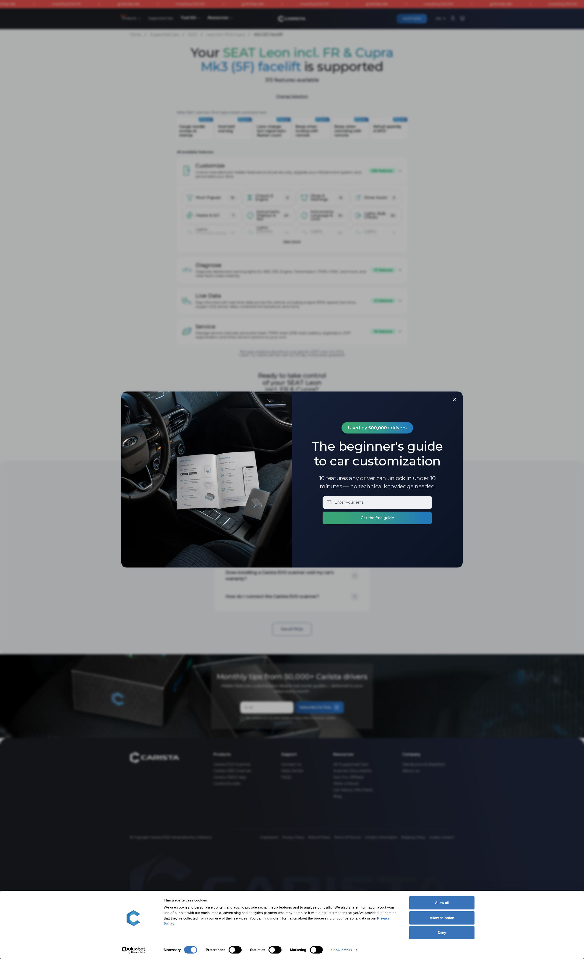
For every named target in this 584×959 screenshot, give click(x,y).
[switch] (235, 950)
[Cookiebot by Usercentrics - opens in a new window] (134, 950)
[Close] (454, 399)
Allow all (442, 903)
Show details (341, 950)
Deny (442, 933)
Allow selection (442, 918)
